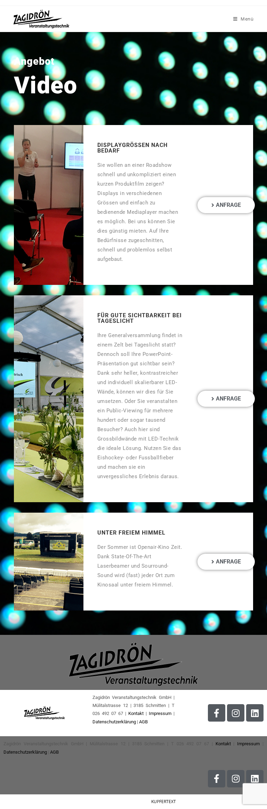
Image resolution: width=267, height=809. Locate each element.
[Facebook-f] (216, 713)
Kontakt (136, 713)
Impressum (160, 713)
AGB (143, 721)
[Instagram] (235, 713)
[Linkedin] (255, 713)
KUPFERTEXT (163, 801)
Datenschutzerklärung (114, 721)
